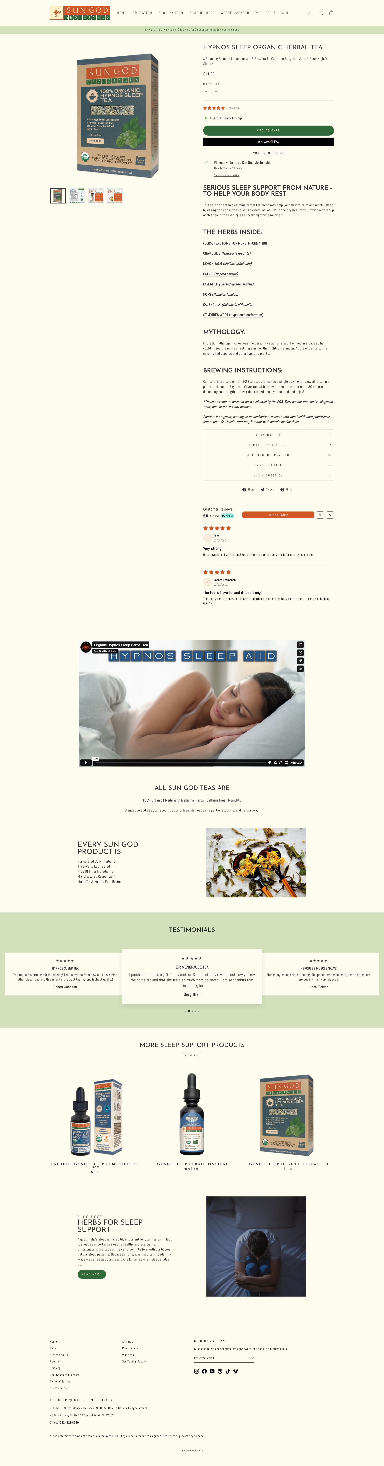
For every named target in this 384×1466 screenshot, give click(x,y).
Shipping (55, 1368)
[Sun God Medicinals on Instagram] (196, 1371)
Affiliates (127, 1342)
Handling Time (268, 465)
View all (192, 1055)
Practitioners (130, 1348)
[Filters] (320, 515)
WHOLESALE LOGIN (271, 13)
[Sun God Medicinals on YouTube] (212, 1371)
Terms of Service (60, 1381)
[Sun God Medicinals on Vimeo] (235, 1371)
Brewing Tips (268, 434)
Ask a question (268, 475)
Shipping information (268, 455)
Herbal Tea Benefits (268, 445)
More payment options (268, 152)
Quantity (211, 84)
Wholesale (128, 1355)
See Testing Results (134, 1361)
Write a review (278, 515)
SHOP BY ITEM (171, 13)
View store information (227, 175)
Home (53, 1342)
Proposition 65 (59, 1355)
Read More (92, 1274)
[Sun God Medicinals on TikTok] (227, 1371)
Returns (55, 1361)
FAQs (53, 1348)
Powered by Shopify (192, 1450)
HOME (122, 13)
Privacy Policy (58, 1388)
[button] (214, 108)
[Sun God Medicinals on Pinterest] (220, 1371)
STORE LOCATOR (235, 13)
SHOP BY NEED (202, 13)
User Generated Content (64, 1375)
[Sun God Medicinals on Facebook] (204, 1371)
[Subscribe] (251, 1358)
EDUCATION (143, 13)
